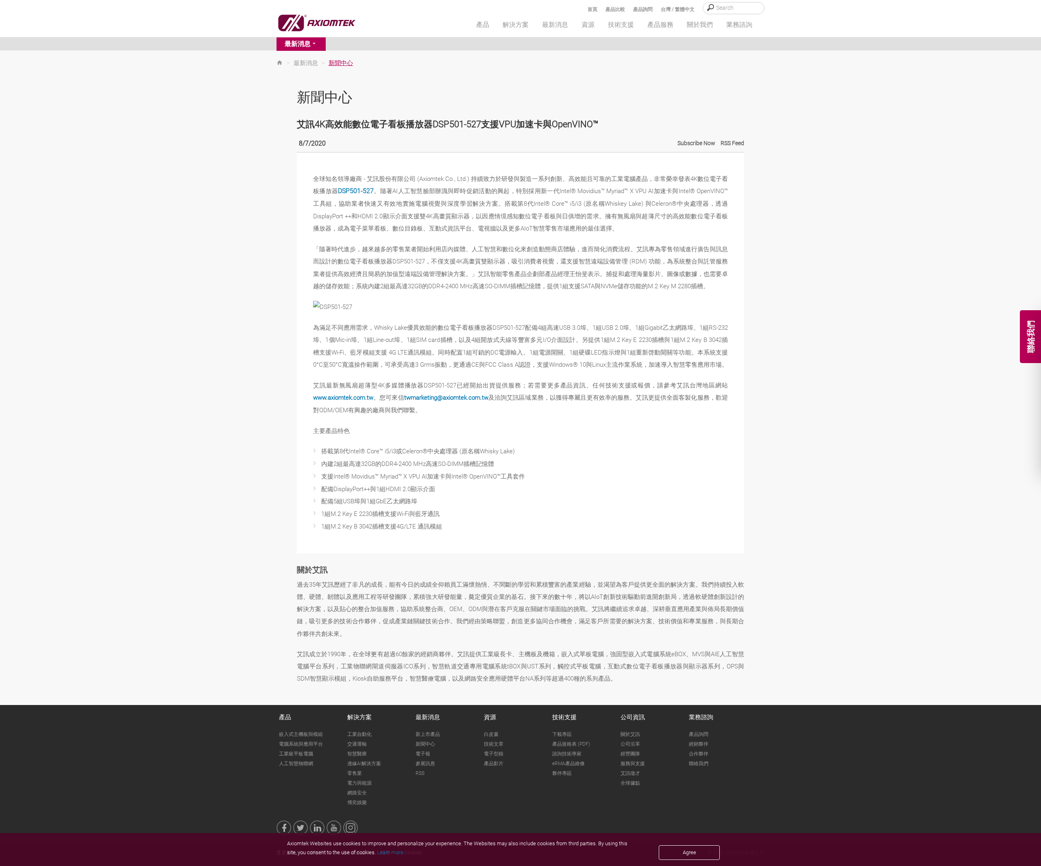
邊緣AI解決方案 (364, 763)
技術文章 (493, 744)
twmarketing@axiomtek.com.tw (446, 397)
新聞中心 (425, 744)
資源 (490, 717)
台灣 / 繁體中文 (678, 9)
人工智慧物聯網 (296, 763)
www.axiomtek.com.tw (343, 397)
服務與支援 (633, 763)
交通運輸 (357, 744)
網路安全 (357, 793)
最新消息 (298, 44)
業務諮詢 (701, 717)
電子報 (423, 754)
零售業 (354, 773)
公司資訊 (633, 717)
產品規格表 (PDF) (571, 744)
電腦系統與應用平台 (301, 744)
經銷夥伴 (698, 744)
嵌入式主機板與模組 (301, 734)
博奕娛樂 (357, 802)
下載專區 (562, 734)
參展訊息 (425, 763)
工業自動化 (359, 734)
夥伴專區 (562, 773)
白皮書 (491, 734)
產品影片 (493, 763)
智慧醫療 (357, 754)
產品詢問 (643, 9)
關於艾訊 (630, 734)
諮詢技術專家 (566, 754)
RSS (420, 773)
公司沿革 (630, 744)
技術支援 (564, 717)
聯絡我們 (698, 763)
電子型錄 (493, 754)
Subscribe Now (696, 143)
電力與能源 (359, 783)
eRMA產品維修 (568, 763)
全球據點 (630, 783)
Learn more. (391, 852)
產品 (285, 717)
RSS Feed (732, 143)
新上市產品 (428, 734)
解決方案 (359, 717)
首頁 (592, 9)
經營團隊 (630, 754)
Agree (689, 852)
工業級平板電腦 (296, 754)
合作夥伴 (698, 754)
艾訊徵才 (630, 773)
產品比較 (615, 9)
